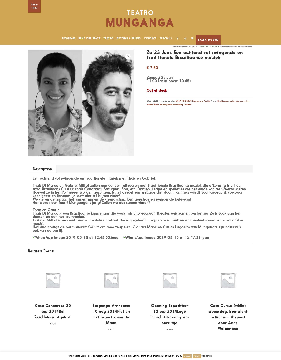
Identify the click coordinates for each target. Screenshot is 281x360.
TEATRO (108, 38)
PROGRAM (68, 38)
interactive (240, 101)
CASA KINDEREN (183, 101)
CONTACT (150, 38)
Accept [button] (187, 356)
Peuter (162, 104)
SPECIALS (166, 38)
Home (175, 46)
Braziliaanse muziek (226, 101)
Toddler (187, 104)
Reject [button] (197, 356)
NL (192, 38)
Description (42, 169)
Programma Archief (187, 46)
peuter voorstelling (174, 104)
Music (156, 104)
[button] (128, 56)
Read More (207, 355)
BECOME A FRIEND (129, 38)
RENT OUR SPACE (89, 38)
